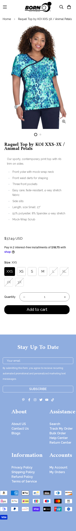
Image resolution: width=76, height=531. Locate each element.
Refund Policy (22, 477)
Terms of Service (24, 481)
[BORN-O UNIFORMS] (38, 7)
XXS (9, 271)
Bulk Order (57, 433)
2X (9, 282)
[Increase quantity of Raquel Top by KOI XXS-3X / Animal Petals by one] (64, 297)
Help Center (58, 438)
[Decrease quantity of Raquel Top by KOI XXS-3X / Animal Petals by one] (24, 297)
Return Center (60, 442)
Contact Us (20, 428)
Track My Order (61, 428)
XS (21, 271)
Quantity (10, 296)
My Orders (57, 472)
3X (19, 282)
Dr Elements (25, 528)
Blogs (15, 433)
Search (54, 424)
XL (64, 271)
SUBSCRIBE (38, 389)
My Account (58, 467)
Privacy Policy (22, 467)
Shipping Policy (23, 472)
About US (18, 424)
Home (7, 19)
